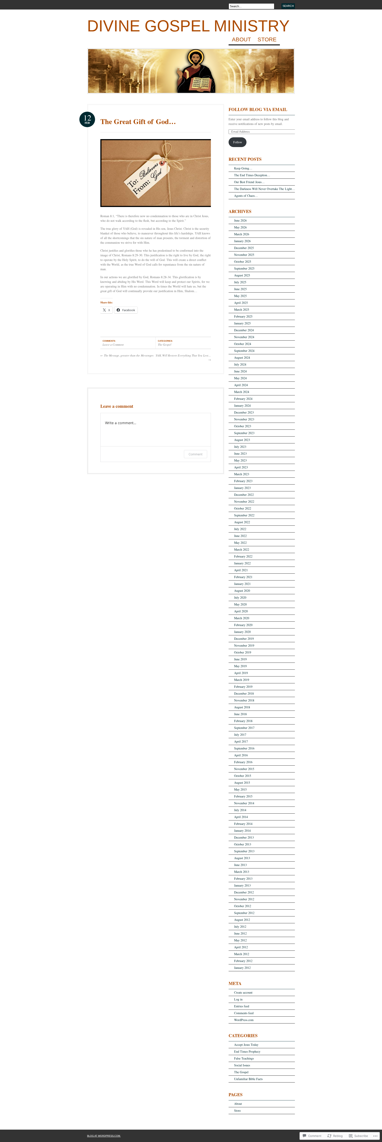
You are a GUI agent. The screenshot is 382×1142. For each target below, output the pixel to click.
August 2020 (242, 590)
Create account (243, 992)
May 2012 (240, 940)
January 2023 (242, 488)
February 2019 (243, 686)
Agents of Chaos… (246, 196)
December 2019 (244, 638)
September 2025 (244, 268)
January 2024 (242, 405)
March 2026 (241, 234)
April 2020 (241, 611)
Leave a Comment (113, 345)
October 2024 (242, 344)
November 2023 (244, 419)
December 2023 (244, 412)
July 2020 (240, 597)
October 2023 (242, 426)
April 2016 (241, 755)
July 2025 (240, 282)
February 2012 (243, 961)
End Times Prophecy (247, 1051)
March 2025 (241, 309)
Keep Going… (243, 168)
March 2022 (241, 549)
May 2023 (240, 460)
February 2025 (243, 316)
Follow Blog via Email (258, 109)
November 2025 (244, 255)
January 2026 (242, 241)
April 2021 (241, 570)
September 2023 (244, 433)
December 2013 (244, 837)
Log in (238, 999)
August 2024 (242, 357)
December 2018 (244, 693)
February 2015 (243, 796)
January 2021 (242, 584)
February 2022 (243, 556)
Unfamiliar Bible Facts (248, 1079)
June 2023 (240, 453)
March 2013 (241, 872)
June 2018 (240, 714)
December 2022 (244, 494)
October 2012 (242, 906)
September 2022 (244, 515)
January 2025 (242, 323)
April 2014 (241, 817)
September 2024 (244, 351)
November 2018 (244, 700)
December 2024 (244, 330)
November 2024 (244, 337)
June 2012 (240, 933)
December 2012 (244, 892)
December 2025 (244, 248)
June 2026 (240, 220)
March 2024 (241, 392)
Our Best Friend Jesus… (249, 182)
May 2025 (240, 296)
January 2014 (242, 830)
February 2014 (243, 824)
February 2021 (243, 577)
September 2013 (244, 851)
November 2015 (244, 769)
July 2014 (240, 810)
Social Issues (242, 1065)
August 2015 (242, 782)
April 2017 (241, 741)
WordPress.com (244, 1020)
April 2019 (241, 673)
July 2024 (240, 364)
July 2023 (240, 447)
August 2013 (242, 858)
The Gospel (164, 345)
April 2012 (241, 947)
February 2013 (243, 878)
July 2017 (240, 734)
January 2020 (242, 632)
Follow (237, 142)
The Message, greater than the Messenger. (127, 355)
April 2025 (241, 303)
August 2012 (242, 920)
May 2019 (240, 666)
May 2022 (240, 542)
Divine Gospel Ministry (188, 26)
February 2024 (243, 399)
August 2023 (242, 440)
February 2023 (243, 481)
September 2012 (244, 913)
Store (267, 39)
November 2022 (244, 501)
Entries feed (241, 1006)
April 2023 (241, 467)
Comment (195, 454)
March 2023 (241, 474)
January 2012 (242, 968)
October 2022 (242, 508)
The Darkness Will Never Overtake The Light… (264, 189)
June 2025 (240, 289)
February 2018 (243, 721)
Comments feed (244, 1013)
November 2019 (244, 645)
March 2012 (241, 954)
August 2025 (242, 275)
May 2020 (240, 604)
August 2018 (242, 707)
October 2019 (242, 652)
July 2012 (240, 926)
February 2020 (243, 625)
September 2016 (244, 748)
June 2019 (240, 659)
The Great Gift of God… (138, 121)
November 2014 (244, 803)
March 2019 (241, 680)
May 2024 (240, 378)
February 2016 (243, 762)
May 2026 (240, 227)
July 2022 (240, 529)
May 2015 (240, 789)
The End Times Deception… (252, 175)
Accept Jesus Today (246, 1044)
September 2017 (244, 728)
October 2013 (242, 844)
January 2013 (242, 885)
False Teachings (244, 1058)
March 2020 (241, 618)
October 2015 (242, 776)
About (241, 39)
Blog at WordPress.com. (104, 1135)
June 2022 (240, 536)
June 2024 (240, 371)
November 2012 (244, 899)
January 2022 (242, 563)
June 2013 (240, 865)
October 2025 (242, 261)
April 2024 (241, 385)
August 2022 (242, 522)
